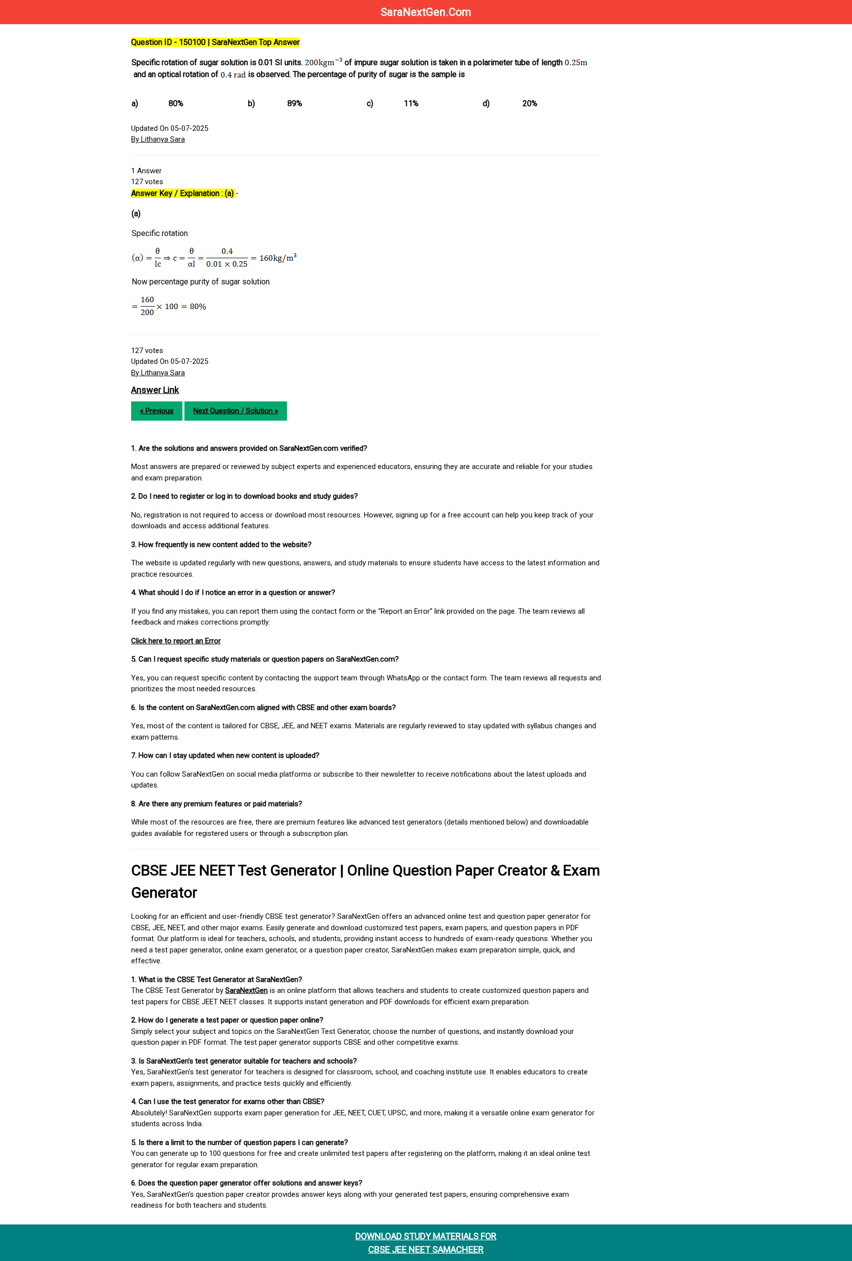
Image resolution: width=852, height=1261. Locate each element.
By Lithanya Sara (158, 139)
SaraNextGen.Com (426, 12)
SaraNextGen (246, 990)
